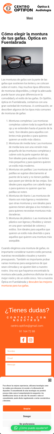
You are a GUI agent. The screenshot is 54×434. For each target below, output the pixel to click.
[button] (49, 380)
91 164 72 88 (27, 331)
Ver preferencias (27, 423)
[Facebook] (23, 340)
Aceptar (27, 408)
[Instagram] (31, 340)
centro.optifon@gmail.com (27, 325)
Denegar (27, 416)
